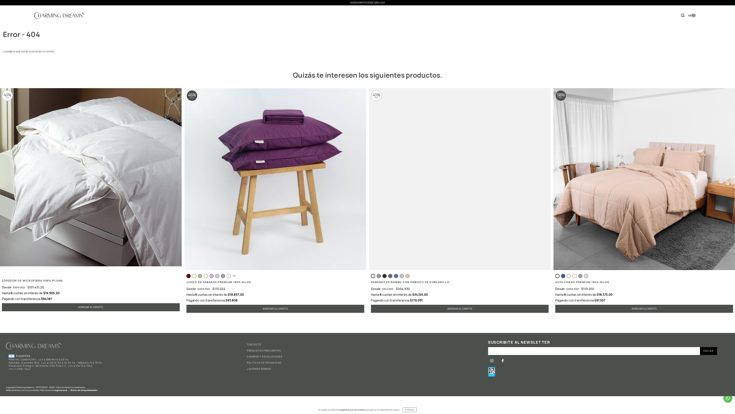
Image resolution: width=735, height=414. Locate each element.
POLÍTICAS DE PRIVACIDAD (264, 362)
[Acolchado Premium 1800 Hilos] (644, 276)
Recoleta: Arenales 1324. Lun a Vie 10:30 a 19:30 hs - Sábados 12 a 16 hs (55, 362)
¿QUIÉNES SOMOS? (259, 368)
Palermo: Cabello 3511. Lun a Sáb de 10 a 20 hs (39, 359)
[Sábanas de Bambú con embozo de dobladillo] (460, 179)
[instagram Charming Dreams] (492, 360)
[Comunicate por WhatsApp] (728, 398)
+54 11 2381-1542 (20, 369)
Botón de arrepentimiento (84, 390)
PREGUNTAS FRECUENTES (264, 350)
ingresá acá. (61, 390)
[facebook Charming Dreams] (502, 360)
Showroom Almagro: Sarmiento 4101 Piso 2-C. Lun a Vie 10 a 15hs (50, 365)
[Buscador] (683, 15)
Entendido (410, 410)
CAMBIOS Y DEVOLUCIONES (264, 356)
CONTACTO (254, 344)
